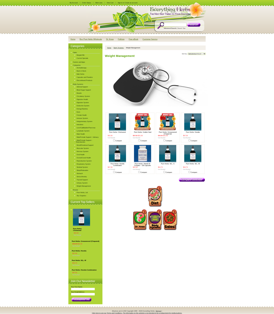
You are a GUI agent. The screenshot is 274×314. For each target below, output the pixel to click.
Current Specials (82, 58)
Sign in (120, 3)
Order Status (86, 3)
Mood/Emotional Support (85, 145)
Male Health (81, 134)
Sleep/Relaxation (82, 170)
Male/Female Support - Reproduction (84, 141)
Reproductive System (84, 161)
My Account (74, 3)
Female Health (82, 115)
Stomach (80, 173)
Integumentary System (84, 121)
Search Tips (181, 28)
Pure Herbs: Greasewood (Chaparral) (85, 241)
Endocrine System (83, 106)
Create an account (131, 3)
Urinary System (82, 183)
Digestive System (83, 102)
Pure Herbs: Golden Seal (142, 132)
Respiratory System (83, 164)
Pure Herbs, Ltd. (82, 192)
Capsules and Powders (85, 77)
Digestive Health (82, 99)
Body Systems (78, 84)
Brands (75, 190)
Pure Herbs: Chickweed (77, 229)
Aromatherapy (81, 68)
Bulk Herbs (80, 74)
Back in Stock (81, 71)
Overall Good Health (84, 158)
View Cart (110, 3)
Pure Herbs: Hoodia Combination (84, 270)
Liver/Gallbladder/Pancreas (86, 128)
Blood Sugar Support (84, 90)
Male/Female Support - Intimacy (88, 137)
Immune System (82, 118)
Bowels (79, 93)
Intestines (80, 124)
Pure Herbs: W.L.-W (79, 260)
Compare (118, 141)
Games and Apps (79, 62)
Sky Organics (81, 195)
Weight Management (84, 186)
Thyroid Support (82, 180)
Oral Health (80, 154)
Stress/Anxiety (82, 176)
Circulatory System (83, 96)
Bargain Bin (80, 55)
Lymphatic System (83, 131)
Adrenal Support (82, 87)
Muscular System (83, 148)
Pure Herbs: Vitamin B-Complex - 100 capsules (142, 164)
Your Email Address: (78, 292)
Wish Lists (98, 3)
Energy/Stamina (82, 109)
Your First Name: (77, 287)
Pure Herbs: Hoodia (79, 251)
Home (109, 48)
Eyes (78, 112)
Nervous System (82, 151)
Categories (77, 65)
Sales (75, 52)
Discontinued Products (84, 80)
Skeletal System (82, 167)
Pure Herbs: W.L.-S (167, 164)
